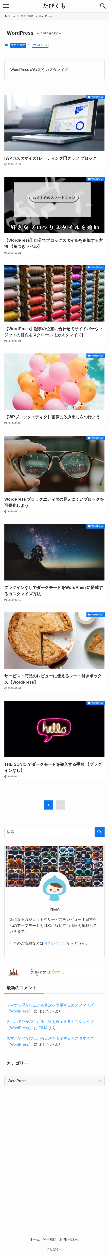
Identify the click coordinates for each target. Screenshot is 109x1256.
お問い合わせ (55, 943)
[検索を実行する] (100, 832)
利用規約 (49, 1239)
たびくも (54, 6)
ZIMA (43, 1028)
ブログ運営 (18, 45)
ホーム (35, 1239)
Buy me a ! (47, 972)
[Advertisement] (54, 1148)
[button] (103, 6)
